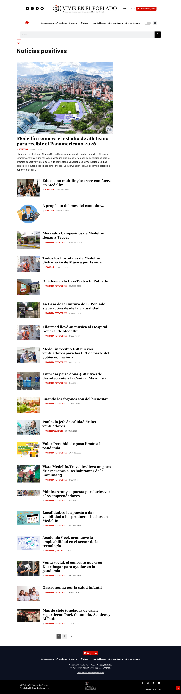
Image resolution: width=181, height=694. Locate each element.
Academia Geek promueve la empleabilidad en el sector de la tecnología (70, 542)
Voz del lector (99, 23)
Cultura (84, 23)
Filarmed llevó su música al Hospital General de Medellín (74, 329)
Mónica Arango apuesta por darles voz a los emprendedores (76, 494)
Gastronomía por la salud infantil (72, 587)
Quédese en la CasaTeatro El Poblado (75, 281)
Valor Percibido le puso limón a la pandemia (72, 446)
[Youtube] (42, 8)
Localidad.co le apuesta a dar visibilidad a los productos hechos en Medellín (75, 517)
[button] (155, 23)
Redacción (23, 149)
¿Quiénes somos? (49, 23)
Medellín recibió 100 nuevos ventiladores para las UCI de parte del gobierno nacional (75, 353)
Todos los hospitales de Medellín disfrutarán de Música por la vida (72, 260)
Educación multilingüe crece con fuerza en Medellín (77, 183)
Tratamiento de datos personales (90, 673)
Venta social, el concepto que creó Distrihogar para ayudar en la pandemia (72, 566)
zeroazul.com (156, 690)
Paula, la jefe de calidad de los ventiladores (69, 424)
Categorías (90, 653)
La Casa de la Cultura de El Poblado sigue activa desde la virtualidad (73, 306)
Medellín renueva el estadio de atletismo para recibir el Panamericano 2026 (62, 141)
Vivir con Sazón (115, 23)
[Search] (158, 34)
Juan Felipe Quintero (54, 431)
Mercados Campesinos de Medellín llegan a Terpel (73, 235)
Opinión (73, 23)
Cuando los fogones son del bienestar (75, 399)
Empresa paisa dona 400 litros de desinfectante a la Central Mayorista (74, 376)
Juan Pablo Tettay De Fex (56, 242)
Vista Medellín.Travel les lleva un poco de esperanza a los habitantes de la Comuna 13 (76, 471)
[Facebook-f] (27, 8)
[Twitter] (37, 8)
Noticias (63, 23)
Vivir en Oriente (132, 23)
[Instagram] (32, 8)
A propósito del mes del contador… (73, 206)
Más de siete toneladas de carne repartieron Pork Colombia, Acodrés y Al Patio (76, 614)
